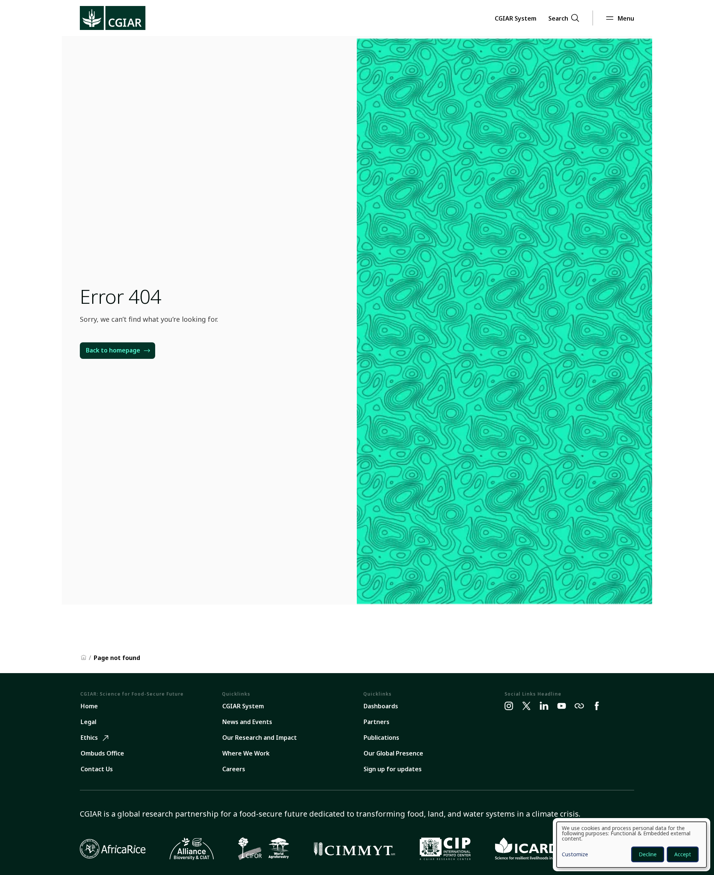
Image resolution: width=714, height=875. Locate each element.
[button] (515, 17)
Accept (682, 854)
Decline (648, 854)
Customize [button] (575, 855)
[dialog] (632, 845)
